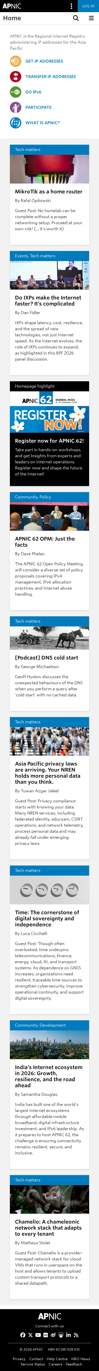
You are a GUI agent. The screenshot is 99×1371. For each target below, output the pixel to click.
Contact (36, 1359)
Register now (28, 468)
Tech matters (27, 149)
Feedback (74, 1364)
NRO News (80, 1359)
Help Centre (57, 1359)
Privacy (19, 1359)
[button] (75, 18)
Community (26, 497)
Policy (45, 497)
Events (21, 255)
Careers (55, 1364)
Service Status (33, 1364)
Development (53, 1025)
